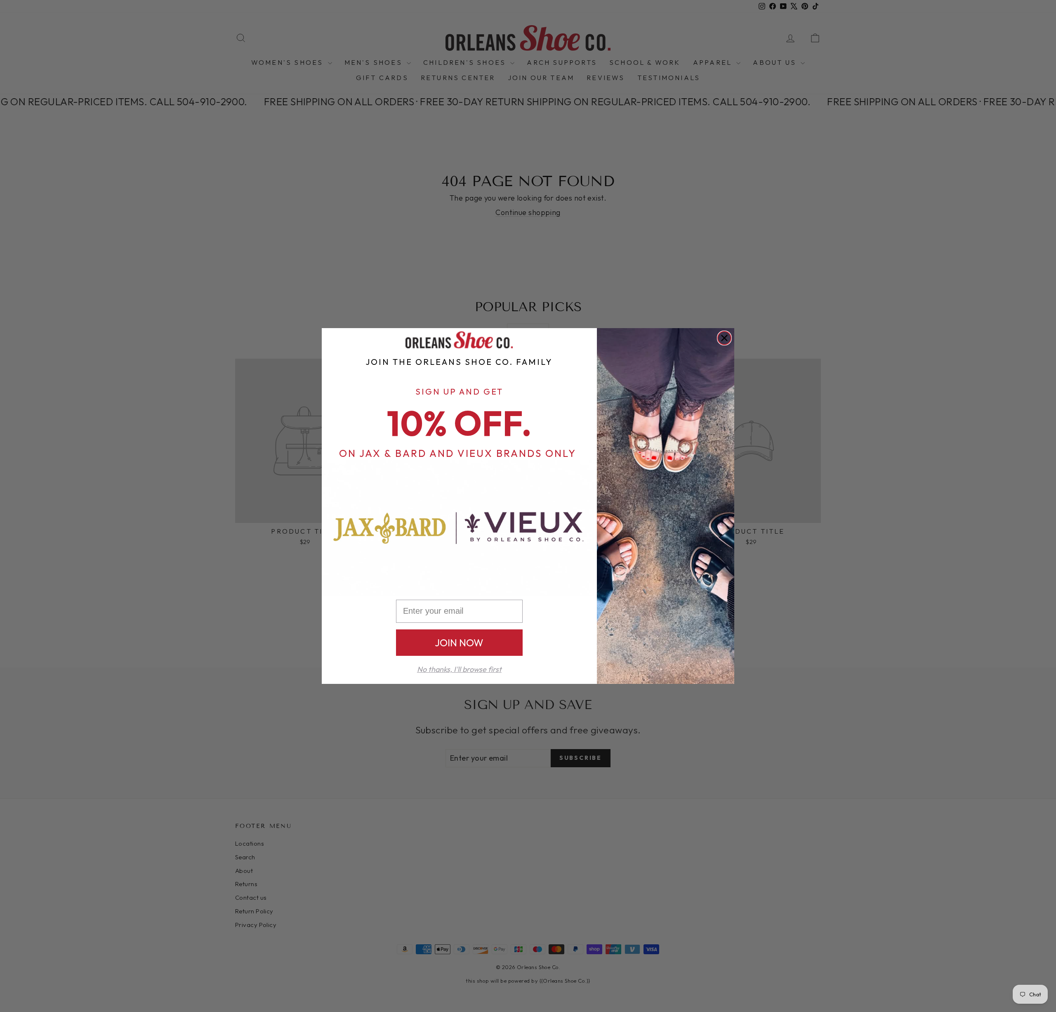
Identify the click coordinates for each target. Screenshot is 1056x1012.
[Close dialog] (724, 338)
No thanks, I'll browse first (459, 669)
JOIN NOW (459, 642)
